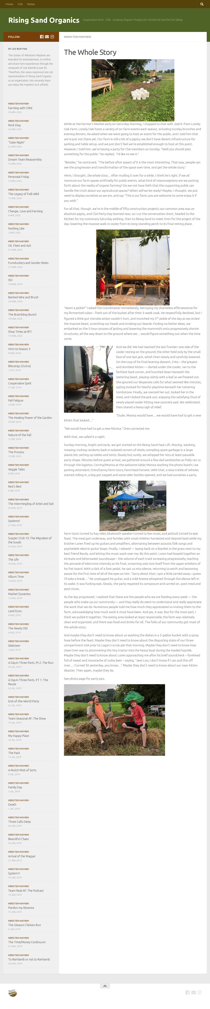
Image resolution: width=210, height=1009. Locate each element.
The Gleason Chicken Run (24, 925)
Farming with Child (20, 108)
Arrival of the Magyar (22, 856)
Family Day (15, 787)
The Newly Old (18, 628)
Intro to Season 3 (19, 348)
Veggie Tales (16, 469)
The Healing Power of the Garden (30, 417)
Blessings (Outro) (19, 366)
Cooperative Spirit (19, 383)
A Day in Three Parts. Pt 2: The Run (30, 662)
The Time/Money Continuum (27, 942)
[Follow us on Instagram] (52, 37)
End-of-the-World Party (23, 701)
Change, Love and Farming (25, 211)
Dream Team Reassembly (25, 159)
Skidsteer (14, 645)
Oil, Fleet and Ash (19, 245)
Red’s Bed (14, 486)
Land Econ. (15, 611)
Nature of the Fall (19, 435)
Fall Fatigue (15, 400)
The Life (13, 559)
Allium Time (16, 576)
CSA (20, 4)
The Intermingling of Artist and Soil (30, 503)
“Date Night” (16, 142)
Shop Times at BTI (20, 331)
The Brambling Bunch (22, 314)
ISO (10, 280)
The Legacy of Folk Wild (23, 193)
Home (9, 4)
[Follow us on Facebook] (42, 37)
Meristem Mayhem (77, 36)
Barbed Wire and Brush (23, 297)
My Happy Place (18, 735)
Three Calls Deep (19, 821)
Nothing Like (16, 228)
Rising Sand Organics (43, 20)
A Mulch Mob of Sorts (22, 770)
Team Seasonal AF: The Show (27, 718)
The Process (16, 452)
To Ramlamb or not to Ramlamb (29, 959)
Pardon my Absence (21, 907)
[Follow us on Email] (47, 37)
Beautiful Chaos (18, 839)
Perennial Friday (18, 176)
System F (14, 873)
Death (12, 804)
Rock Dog (14, 125)
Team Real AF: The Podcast (26, 890)
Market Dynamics (19, 593)
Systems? (14, 520)
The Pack (14, 752)
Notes (31, 4)
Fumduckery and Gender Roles (28, 262)
